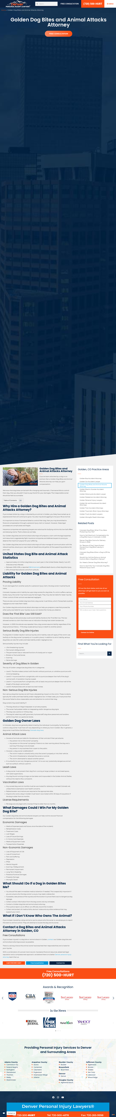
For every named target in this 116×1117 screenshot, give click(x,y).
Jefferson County (93, 1062)
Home (3, 10)
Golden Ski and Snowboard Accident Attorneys (93, 504)
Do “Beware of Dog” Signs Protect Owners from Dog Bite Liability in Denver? (92, 547)
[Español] (114, 1114)
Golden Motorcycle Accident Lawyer (93, 494)
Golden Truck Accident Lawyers (91, 514)
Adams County (11, 1062)
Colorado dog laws (36, 730)
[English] (112, 1114)
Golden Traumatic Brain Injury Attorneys (94, 511)
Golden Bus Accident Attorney (90, 478)
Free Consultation (70, 4)
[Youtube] (63, 1097)
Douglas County (66, 1080)
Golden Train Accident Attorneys (91, 508)
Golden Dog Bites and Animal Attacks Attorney (93, 485)
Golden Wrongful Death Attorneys (92, 517)
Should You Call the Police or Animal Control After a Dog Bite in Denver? (93, 558)
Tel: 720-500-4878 (58, 1115)
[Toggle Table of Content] (19, 500)
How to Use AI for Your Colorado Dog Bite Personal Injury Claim (94, 566)
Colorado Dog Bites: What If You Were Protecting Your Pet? (93, 531)
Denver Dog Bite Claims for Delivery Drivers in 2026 (92, 541)
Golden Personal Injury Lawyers (91, 500)
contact (50, 939)
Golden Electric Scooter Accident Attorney (92, 490)
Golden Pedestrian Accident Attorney (93, 497)
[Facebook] (53, 1097)
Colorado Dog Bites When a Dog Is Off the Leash (95, 553)
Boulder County (66, 1062)
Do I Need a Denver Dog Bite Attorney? (94, 562)
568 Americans (34, 567)
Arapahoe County (39, 1062)
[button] (2, 998)
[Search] (109, 653)
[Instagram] (58, 1097)
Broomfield (64, 1067)
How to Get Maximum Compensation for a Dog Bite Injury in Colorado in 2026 (94, 536)
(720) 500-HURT (92, 3)
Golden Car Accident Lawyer (90, 481)
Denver (62, 1074)
